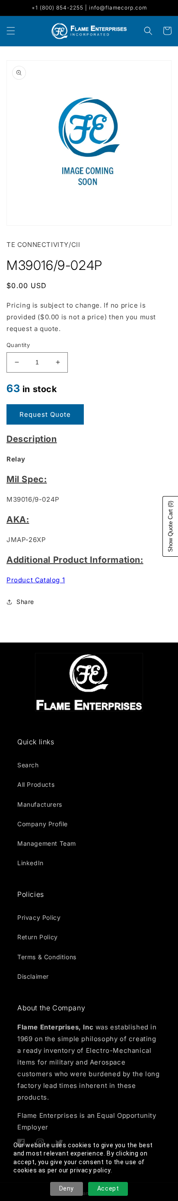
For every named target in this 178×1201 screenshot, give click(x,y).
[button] (148, 30)
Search (28, 765)
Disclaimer (33, 976)
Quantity (18, 344)
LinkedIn (30, 863)
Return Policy (37, 937)
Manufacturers (39, 804)
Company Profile (42, 824)
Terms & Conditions (46, 957)
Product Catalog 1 (35, 580)
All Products (35, 784)
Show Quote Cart (170, 526)
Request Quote (45, 414)
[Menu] (10, 30)
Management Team (46, 843)
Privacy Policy (38, 917)
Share (25, 601)
